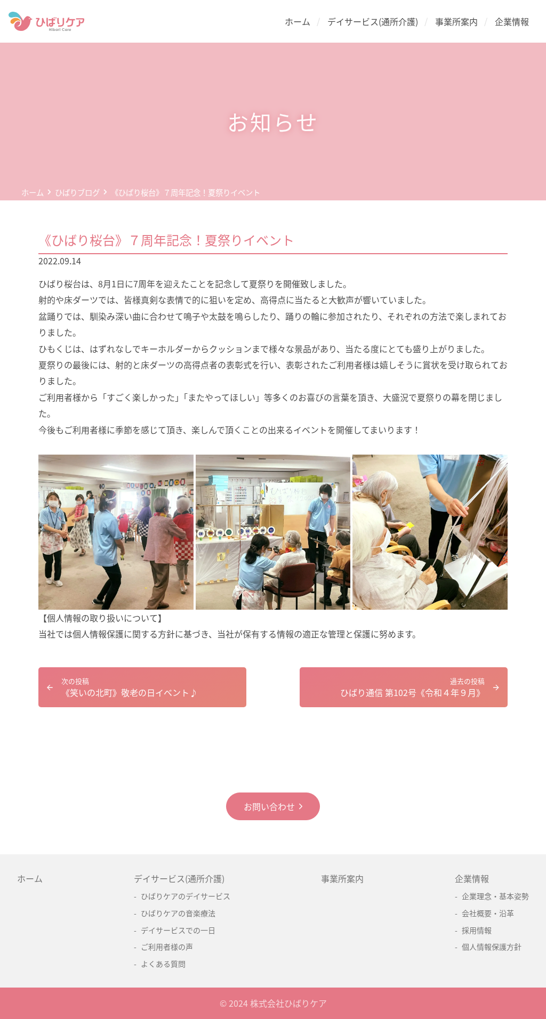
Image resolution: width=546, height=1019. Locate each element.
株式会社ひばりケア (288, 1003)
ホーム (297, 21)
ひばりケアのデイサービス (185, 896)
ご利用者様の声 (167, 946)
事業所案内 (456, 21)
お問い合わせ (269, 806)
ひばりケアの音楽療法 (178, 913)
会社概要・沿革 (488, 913)
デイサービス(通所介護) (372, 21)
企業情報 (512, 21)
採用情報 (477, 930)
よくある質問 (163, 963)
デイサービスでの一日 (178, 930)
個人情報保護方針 (491, 946)
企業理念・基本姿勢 (495, 896)
